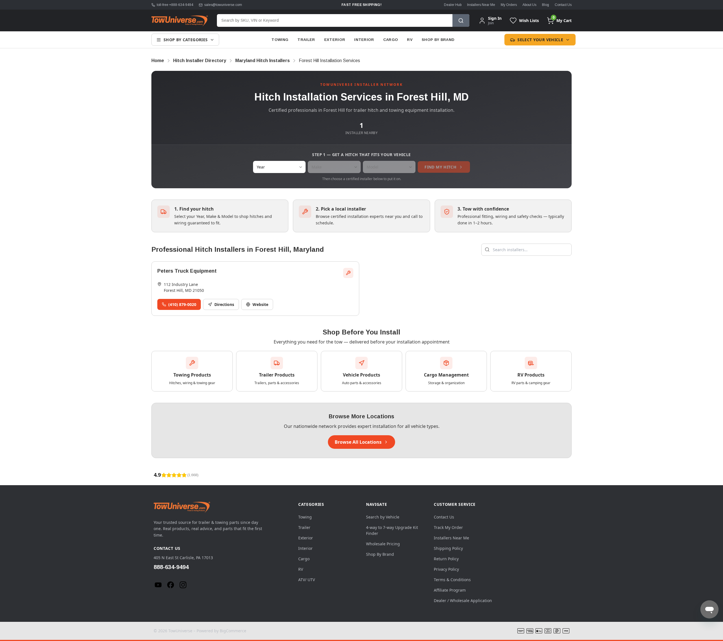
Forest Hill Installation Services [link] (329, 60)
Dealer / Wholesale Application (463, 600)
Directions (224, 304)
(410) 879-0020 (182, 304)
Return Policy (446, 558)
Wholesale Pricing (383, 543)
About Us (529, 5)
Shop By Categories (186, 39)
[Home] (179, 20)
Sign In (495, 18)
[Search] (460, 20)
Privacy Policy (446, 569)
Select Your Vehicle (540, 39)
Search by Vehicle (382, 517)
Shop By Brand (438, 40)
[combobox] (334, 20)
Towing (279, 40)
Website (260, 304)
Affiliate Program (450, 590)
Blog (545, 5)
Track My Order (448, 527)
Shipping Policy (448, 548)
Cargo (390, 40)
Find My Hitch (440, 167)
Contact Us (563, 5)
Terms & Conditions (452, 579)
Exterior (334, 40)
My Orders (509, 5)
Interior (364, 40)
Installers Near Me (481, 5)
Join (491, 23)
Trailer (306, 40)
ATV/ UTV (306, 579)
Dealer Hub (452, 5)
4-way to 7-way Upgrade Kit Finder (392, 530)
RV (410, 40)
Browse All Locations (358, 442)
